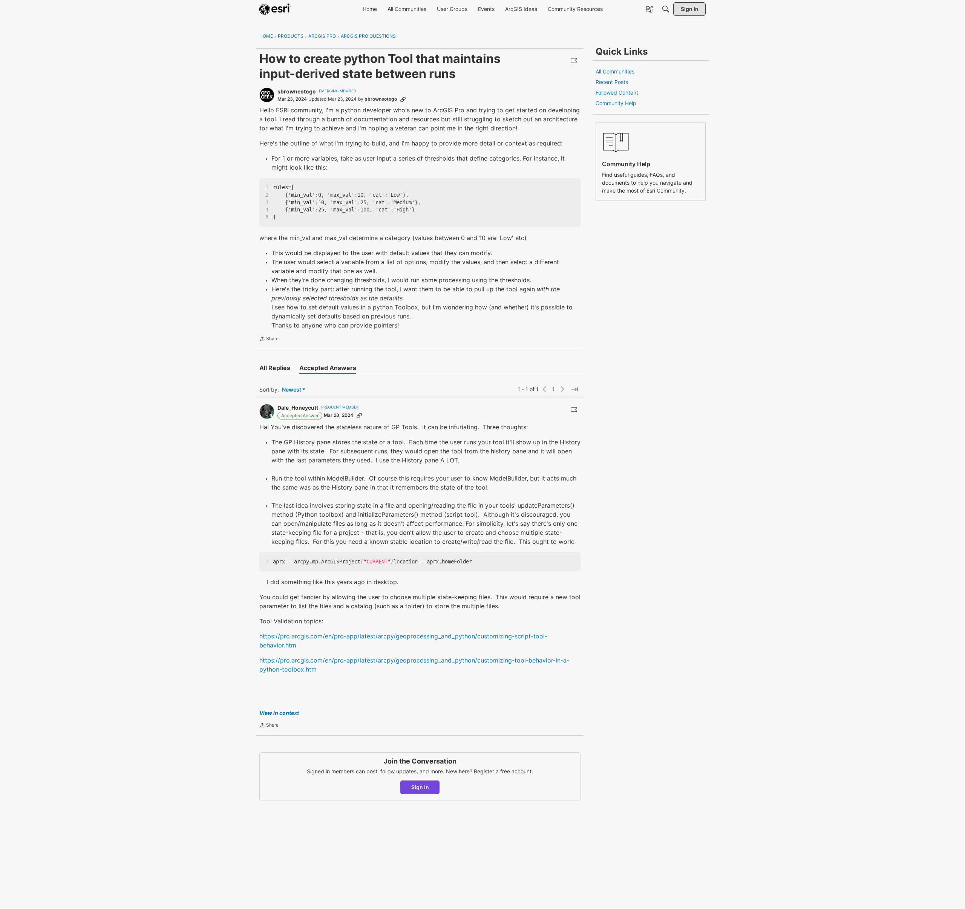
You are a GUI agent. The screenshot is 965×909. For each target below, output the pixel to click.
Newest (291, 389)
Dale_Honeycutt (297, 407)
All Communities (615, 71)
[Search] (665, 9)
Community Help (616, 103)
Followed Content (617, 92)
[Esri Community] (275, 9)
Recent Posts (612, 82)
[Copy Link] (402, 99)
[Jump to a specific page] (574, 389)
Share (269, 339)
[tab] (275, 367)
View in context (279, 713)
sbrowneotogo (296, 91)
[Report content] (574, 61)
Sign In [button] (420, 787)
